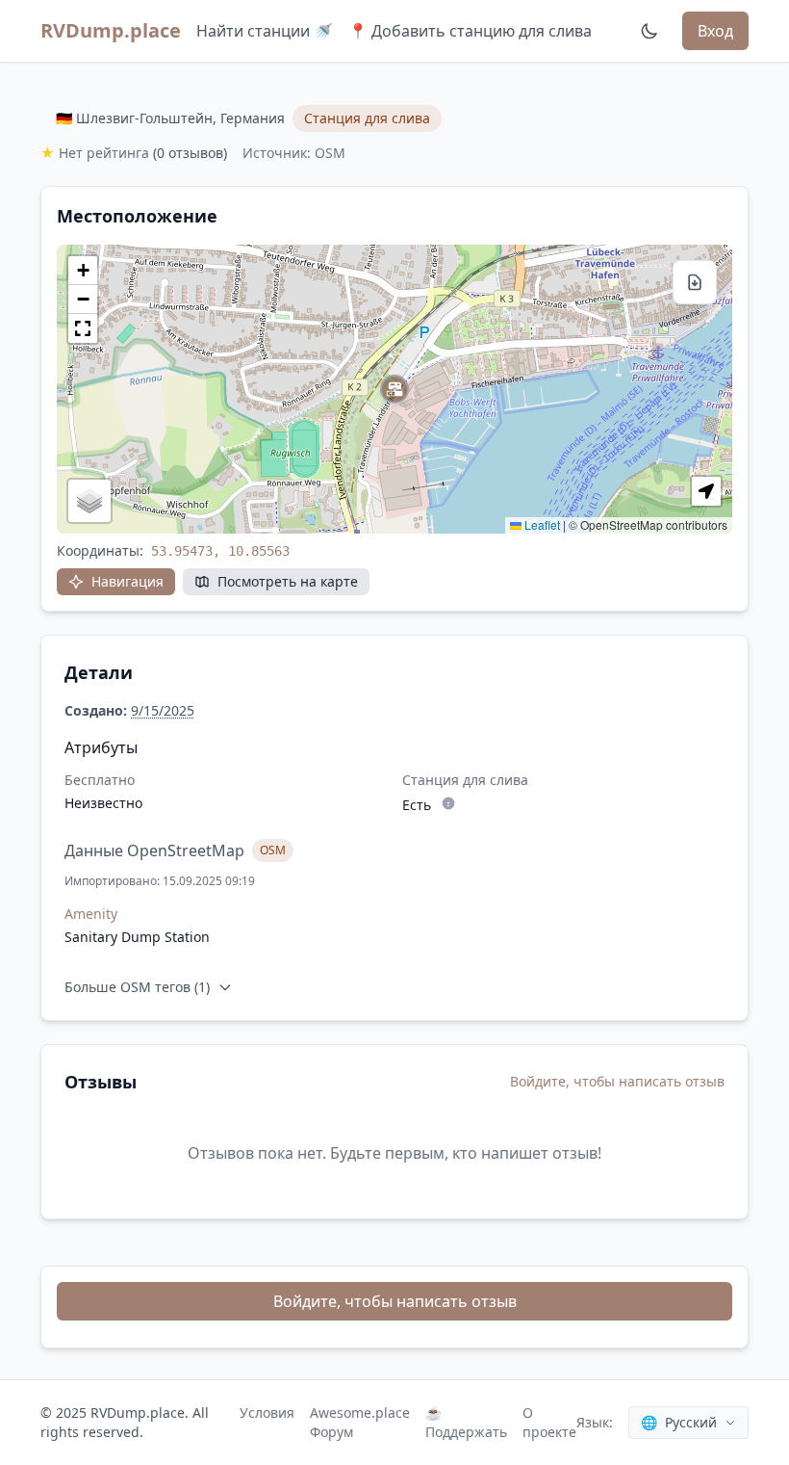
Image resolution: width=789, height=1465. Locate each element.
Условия (267, 1412)
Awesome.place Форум (360, 1422)
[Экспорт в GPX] (695, 282)
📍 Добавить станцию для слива (470, 30)
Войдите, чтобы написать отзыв (617, 1081)
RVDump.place (110, 30)
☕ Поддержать (466, 1422)
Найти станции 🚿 (264, 30)
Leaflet (541, 524)
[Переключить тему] (649, 30)
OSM (273, 850)
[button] (394, 389)
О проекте (549, 1422)
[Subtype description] (448, 803)
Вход (715, 30)
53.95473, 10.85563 (220, 551)
